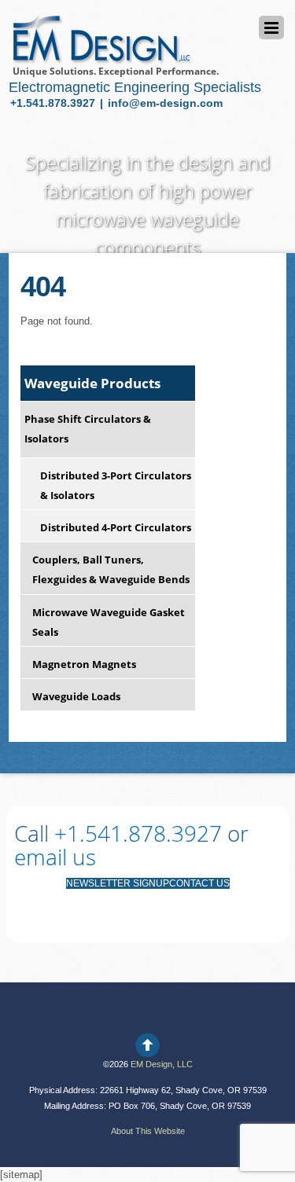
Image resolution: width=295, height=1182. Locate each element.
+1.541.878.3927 (54, 103)
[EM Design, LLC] (101, 58)
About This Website (148, 1131)
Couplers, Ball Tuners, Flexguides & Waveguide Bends (111, 569)
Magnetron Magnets (84, 664)
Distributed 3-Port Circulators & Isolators (115, 485)
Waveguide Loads (76, 696)
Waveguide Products (92, 383)
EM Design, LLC (162, 1064)
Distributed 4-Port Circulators (115, 527)
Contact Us (199, 883)
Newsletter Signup (117, 883)
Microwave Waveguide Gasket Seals (108, 622)
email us (55, 857)
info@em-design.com (165, 103)
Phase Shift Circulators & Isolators (87, 429)
